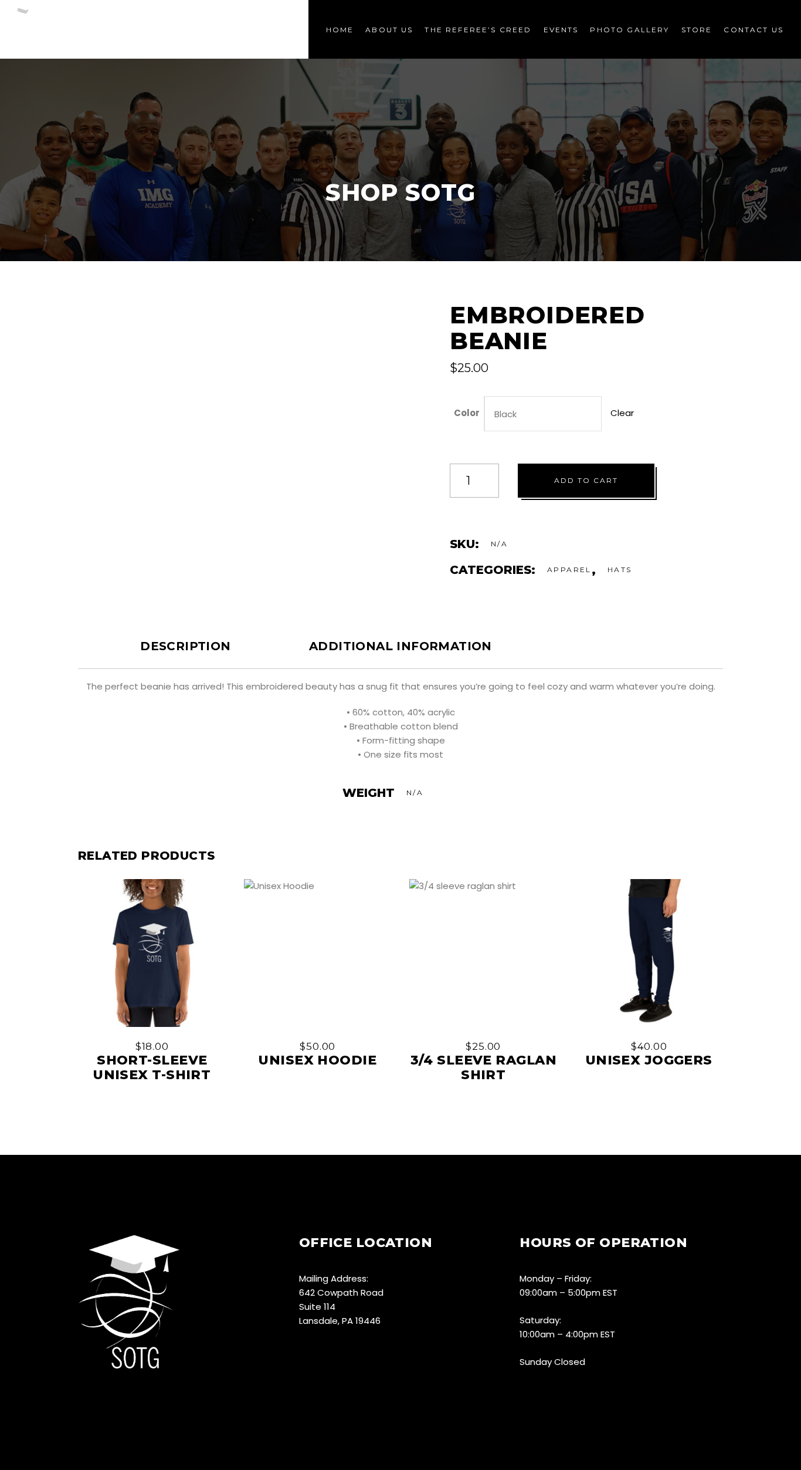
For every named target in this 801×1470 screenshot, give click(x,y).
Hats (619, 569)
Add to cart (586, 480)
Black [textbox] (505, 414)
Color (467, 413)
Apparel (569, 569)
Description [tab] (185, 646)
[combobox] (543, 413)
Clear (622, 413)
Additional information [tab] (400, 646)
